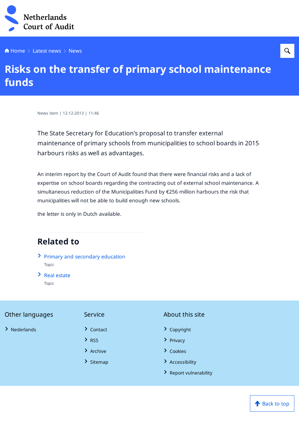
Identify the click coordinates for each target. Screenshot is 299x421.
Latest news (47, 50)
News (75, 50)
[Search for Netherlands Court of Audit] (287, 51)
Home (18, 50)
